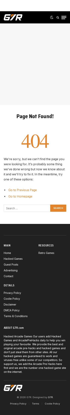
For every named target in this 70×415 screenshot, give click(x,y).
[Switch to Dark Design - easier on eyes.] (51, 17)
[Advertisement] (35, 64)
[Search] (58, 17)
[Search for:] (27, 208)
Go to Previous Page (22, 190)
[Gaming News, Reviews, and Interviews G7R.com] (13, 17)
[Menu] (63, 17)
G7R (50, 397)
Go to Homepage (20, 196)
